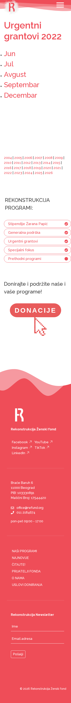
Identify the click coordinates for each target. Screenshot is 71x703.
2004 (8, 158)
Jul (9, 64)
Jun (9, 54)
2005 (18, 158)
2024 (28, 173)
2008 (48, 158)
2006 (28, 158)
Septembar (21, 85)
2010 (7, 163)
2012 (27, 163)
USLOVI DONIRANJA (27, 585)
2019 (37, 168)
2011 (17, 163)
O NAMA (18, 578)
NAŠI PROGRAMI (24, 551)
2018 (27, 168)
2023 (18, 173)
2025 (38, 173)
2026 (49, 173)
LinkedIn (18, 453)
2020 (47, 168)
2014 (46, 163)
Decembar (20, 95)
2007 (38, 158)
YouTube (41, 442)
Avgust (15, 74)
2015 (56, 163)
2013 (37, 163)
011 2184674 (26, 512)
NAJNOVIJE (20, 558)
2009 (59, 158)
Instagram (20, 448)
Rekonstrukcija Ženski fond (48, 688)
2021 (57, 168)
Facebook (20, 442)
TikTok (40, 448)
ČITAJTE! (18, 564)
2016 (7, 168)
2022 (8, 173)
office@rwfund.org (30, 508)
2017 (17, 168)
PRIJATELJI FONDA (26, 571)
